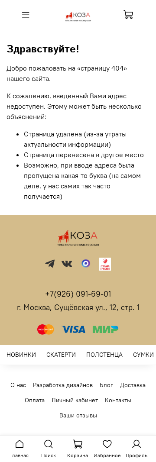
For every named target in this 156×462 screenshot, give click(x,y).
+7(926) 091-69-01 (78, 294)
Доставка (133, 385)
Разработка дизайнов (63, 385)
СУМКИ (143, 355)
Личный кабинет (75, 400)
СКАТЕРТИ (61, 355)
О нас (18, 385)
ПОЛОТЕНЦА (104, 355)
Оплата (35, 400)
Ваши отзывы (78, 415)
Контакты (118, 400)
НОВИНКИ (21, 355)
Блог (106, 385)
